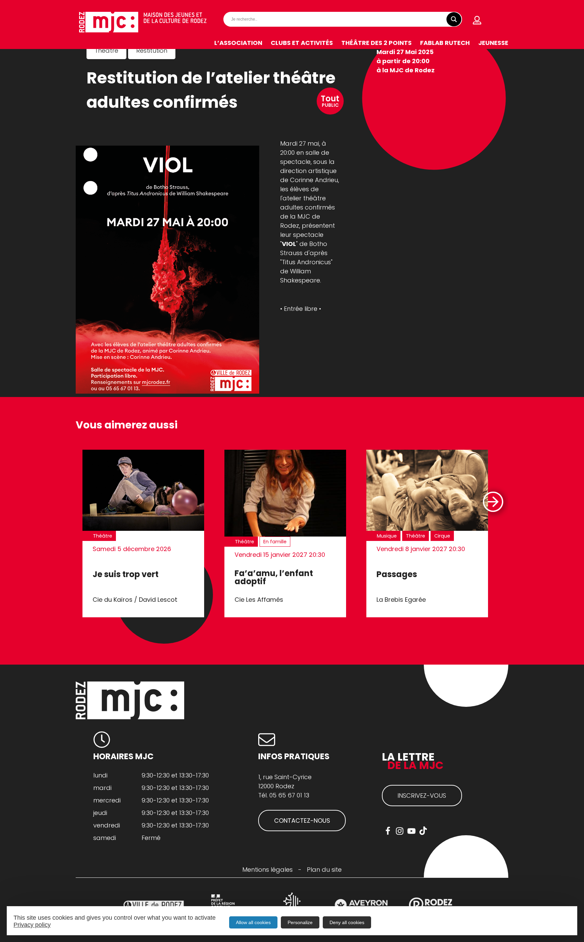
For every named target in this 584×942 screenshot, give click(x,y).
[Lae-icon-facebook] (388, 831)
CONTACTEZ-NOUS (302, 820)
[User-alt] (477, 20)
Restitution (151, 50)
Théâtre (106, 50)
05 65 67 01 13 (289, 795)
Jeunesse (493, 43)
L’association (238, 43)
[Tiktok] (423, 831)
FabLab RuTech (445, 43)
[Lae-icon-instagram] (400, 831)
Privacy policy (32, 924)
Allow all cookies (253, 922)
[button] (492, 502)
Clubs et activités (302, 43)
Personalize (300, 922)
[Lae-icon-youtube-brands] (411, 831)
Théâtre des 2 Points (376, 43)
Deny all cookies (347, 922)
